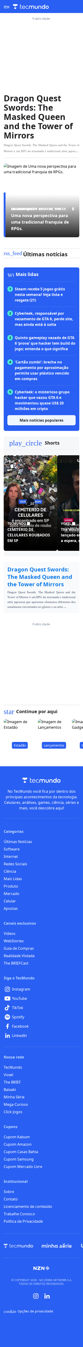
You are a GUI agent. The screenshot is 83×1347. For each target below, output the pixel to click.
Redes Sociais (15, 863)
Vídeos (9, 933)
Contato (11, 1199)
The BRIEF (12, 1082)
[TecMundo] (18, 1245)
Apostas (11, 908)
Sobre (9, 1191)
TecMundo (13, 1067)
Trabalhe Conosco (19, 1213)
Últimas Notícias (18, 841)
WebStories (14, 940)
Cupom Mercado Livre (23, 1166)
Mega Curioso (16, 1104)
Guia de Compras (19, 948)
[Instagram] (36, 1296)
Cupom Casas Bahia (21, 1151)
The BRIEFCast (16, 963)
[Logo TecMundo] (31, 6)
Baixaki (10, 1089)
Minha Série (14, 1097)
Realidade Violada (19, 955)
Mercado (11, 893)
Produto (11, 886)
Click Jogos (13, 1111)
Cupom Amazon (18, 1144)
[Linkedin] (47, 1296)
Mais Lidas (13, 878)
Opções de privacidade (28, 1311)
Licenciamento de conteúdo (28, 1206)
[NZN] (41, 1268)
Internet (11, 856)
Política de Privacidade (23, 1221)
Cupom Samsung (19, 1159)
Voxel (8, 1074)
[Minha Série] (57, 1245)
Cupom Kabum (17, 1136)
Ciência (10, 871)
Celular (10, 901)
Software (12, 849)
